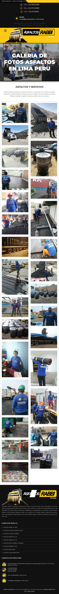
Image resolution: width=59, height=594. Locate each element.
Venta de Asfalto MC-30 (10, 536)
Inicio (26, 74)
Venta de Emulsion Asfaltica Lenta (13, 530)
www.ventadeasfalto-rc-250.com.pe (17, 575)
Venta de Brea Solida (9, 549)
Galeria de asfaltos (8, 589)
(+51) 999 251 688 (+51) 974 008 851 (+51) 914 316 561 (12, 570)
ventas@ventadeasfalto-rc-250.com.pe (31, 19)
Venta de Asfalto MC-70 (10, 540)
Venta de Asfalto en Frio (10, 546)
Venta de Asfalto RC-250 (10, 527)
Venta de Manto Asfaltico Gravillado (13, 543)
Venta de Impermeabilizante (11, 552)
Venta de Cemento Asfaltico (11, 533)
